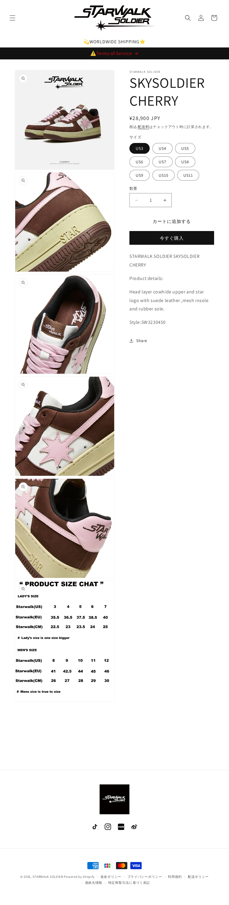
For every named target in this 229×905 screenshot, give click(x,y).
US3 (139, 148)
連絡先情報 (94, 883)
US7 (162, 161)
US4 (162, 148)
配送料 (143, 126)
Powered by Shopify (79, 877)
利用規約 (175, 877)
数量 (133, 188)
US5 (185, 148)
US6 (139, 161)
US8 (185, 161)
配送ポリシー (198, 877)
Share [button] (141, 340)
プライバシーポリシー (144, 877)
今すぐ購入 (172, 238)
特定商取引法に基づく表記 (129, 883)
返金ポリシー (110, 877)
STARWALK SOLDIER (48, 877)
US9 (139, 175)
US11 (188, 175)
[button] (12, 17)
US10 (163, 175)
